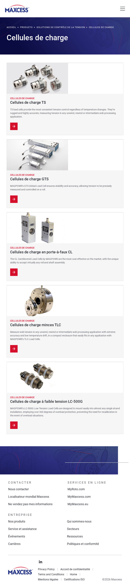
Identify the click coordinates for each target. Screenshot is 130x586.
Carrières (14, 544)
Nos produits (16, 521)
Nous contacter (18, 489)
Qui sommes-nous (79, 521)
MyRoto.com (76, 489)
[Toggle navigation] (122, 9)
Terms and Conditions (51, 574)
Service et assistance (22, 529)
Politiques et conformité (83, 544)
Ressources (75, 536)
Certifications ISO (74, 579)
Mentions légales (48, 579)
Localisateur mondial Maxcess (28, 496)
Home (73, 574)
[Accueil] (17, 9)
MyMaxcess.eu (78, 504)
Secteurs (73, 529)
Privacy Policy (46, 569)
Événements (16, 536)
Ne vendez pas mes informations (30, 504)
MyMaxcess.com (79, 496)
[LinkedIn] (40, 562)
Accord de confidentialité (75, 569)
